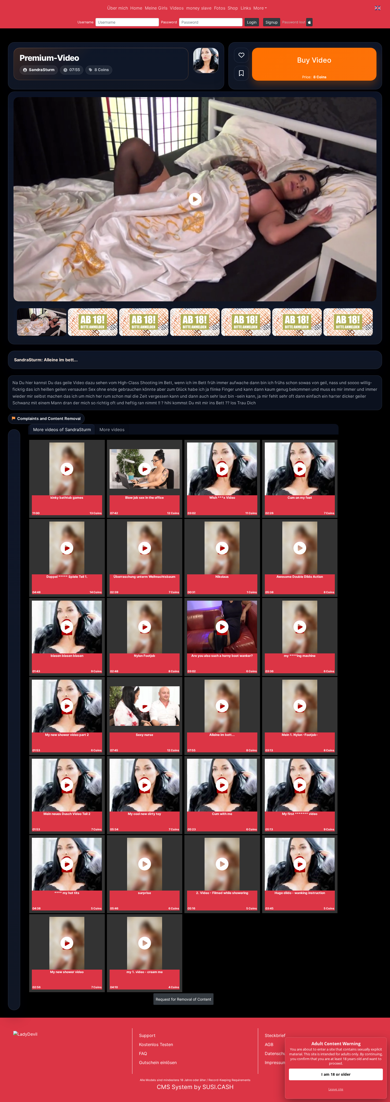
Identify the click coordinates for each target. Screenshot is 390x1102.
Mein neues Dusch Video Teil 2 (67, 814)
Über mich (117, 8)
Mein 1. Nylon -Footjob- (300, 735)
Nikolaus (222, 577)
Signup (272, 22)
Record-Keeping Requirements (229, 1080)
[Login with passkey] (309, 22)
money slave (198, 8)
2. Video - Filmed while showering (222, 893)
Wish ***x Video (222, 498)
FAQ (143, 1053)
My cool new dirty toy (144, 814)
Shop (233, 8)
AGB (269, 1044)
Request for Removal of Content (183, 999)
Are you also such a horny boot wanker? (222, 656)
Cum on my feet (300, 498)
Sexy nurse (144, 735)
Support (147, 1035)
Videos (177, 8)
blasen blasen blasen (67, 656)
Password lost (293, 22)
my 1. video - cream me (145, 972)
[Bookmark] (241, 73)
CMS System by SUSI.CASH (195, 1086)
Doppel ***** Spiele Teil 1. (67, 577)
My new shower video (67, 972)
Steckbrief (275, 1035)
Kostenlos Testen (156, 1044)
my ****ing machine (299, 656)
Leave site (335, 1089)
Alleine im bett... (222, 735)
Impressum (276, 1062)
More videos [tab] (111, 429)
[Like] (241, 55)
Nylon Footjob (144, 656)
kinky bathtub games (66, 498)
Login (252, 22)
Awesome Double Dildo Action (299, 577)
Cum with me (222, 814)
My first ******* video (299, 814)
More (258, 8)
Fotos (219, 8)
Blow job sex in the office (144, 498)
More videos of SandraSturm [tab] (62, 429)
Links (246, 8)
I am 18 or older (335, 1074)
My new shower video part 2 (67, 735)
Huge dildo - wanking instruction (300, 893)
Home (136, 8)
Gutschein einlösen (158, 1062)
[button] (378, 8)
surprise (144, 893)
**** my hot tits (66, 893)
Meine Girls (156, 8)
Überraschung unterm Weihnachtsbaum (144, 577)
